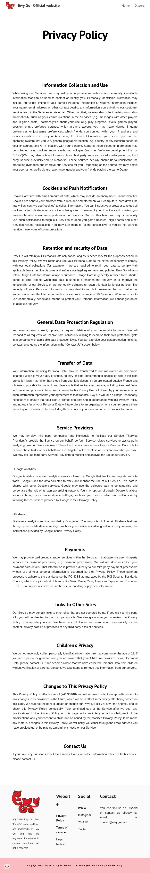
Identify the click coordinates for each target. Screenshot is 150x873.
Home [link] (126, 5)
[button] (7, 866)
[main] (75, 35)
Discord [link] (140, 5)
